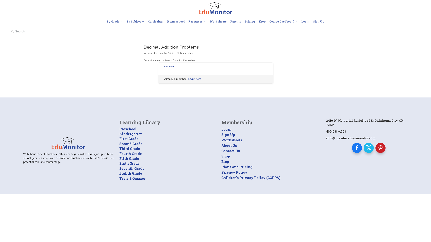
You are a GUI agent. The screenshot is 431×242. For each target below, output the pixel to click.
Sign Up (318, 21)
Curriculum (155, 21)
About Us (229, 145)
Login (305, 21)
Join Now (169, 66)
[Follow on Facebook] (357, 148)
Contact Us (230, 151)
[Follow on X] (369, 148)
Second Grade (130, 144)
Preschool (128, 129)
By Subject (133, 21)
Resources (195, 21)
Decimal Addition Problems (171, 47)
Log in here (194, 79)
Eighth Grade (130, 173)
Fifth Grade (181, 53)
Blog (225, 161)
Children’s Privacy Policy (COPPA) (250, 177)
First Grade (128, 138)
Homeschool (176, 21)
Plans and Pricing (237, 167)
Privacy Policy (234, 172)
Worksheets (218, 21)
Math (190, 53)
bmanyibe (152, 53)
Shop (262, 21)
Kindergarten (131, 134)
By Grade (113, 21)
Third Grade (129, 148)
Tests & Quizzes (132, 178)
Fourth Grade (130, 153)
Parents (235, 21)
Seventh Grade (131, 168)
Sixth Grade (129, 163)
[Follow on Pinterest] (380, 148)
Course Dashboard (281, 21)
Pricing (250, 21)
